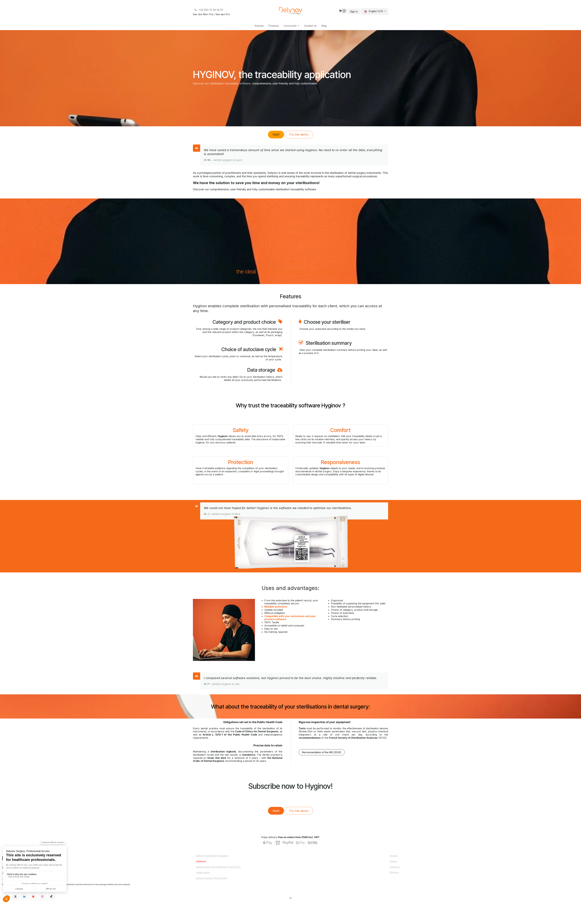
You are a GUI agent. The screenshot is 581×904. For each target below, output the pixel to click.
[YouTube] (33, 896)
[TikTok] (51, 896)
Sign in (354, 11)
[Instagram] (42, 896)
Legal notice (203, 872)
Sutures (393, 861)
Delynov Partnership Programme (212, 855)
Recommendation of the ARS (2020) (321, 752)
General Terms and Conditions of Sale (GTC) (218, 867)
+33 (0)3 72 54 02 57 (210, 9)
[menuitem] (259, 26)
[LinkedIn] (24, 896)
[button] (290, 898)
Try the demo (299, 134)
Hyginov (394, 855)
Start (275, 134)
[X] (15, 896)
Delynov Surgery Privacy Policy (212, 878)
